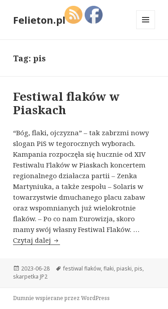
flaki (108, 268)
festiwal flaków (82, 268)
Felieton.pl (39, 19)
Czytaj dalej (36, 240)
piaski (124, 268)
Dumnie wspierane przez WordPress (61, 298)
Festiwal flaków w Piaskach (66, 103)
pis (138, 268)
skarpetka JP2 (30, 276)
